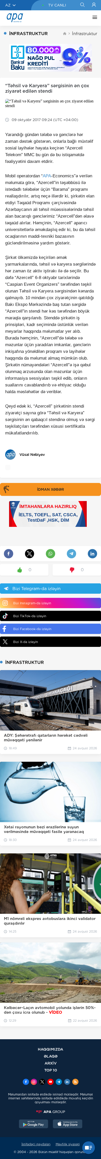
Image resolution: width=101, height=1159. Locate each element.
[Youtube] (50, 1082)
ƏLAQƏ (50, 1056)
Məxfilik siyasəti (68, 1144)
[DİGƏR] (93, 18)
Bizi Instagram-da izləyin (32, 603)
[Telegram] (59, 1082)
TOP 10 (50, 1070)
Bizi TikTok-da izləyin (29, 616)
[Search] (82, 5)
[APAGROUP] (50, 1111)
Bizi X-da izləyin (25, 642)
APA (47, 175)
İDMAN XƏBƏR (50, 489)
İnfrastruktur (84, 33)
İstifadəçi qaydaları (36, 1144)
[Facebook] (26, 1082)
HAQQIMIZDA (50, 1049)
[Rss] (75, 1082)
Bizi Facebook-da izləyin (32, 629)
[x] (42, 1082)
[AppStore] (67, 1124)
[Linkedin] (67, 1082)
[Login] (94, 5)
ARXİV (51, 1063)
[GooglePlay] (33, 1124)
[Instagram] (34, 1082)
